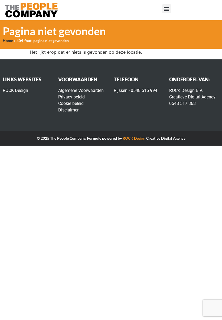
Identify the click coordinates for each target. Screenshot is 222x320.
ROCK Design (134, 138)
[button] (166, 8)
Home (8, 41)
